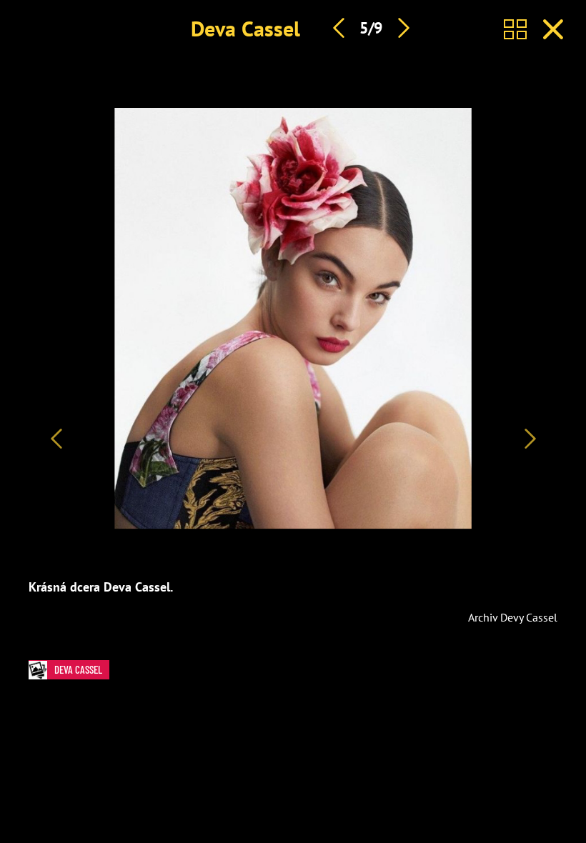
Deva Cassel (245, 28)
